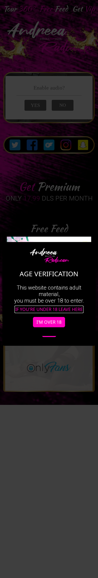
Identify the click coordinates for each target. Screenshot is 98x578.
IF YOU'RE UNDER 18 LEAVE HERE (49, 309)
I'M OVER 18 (49, 322)
